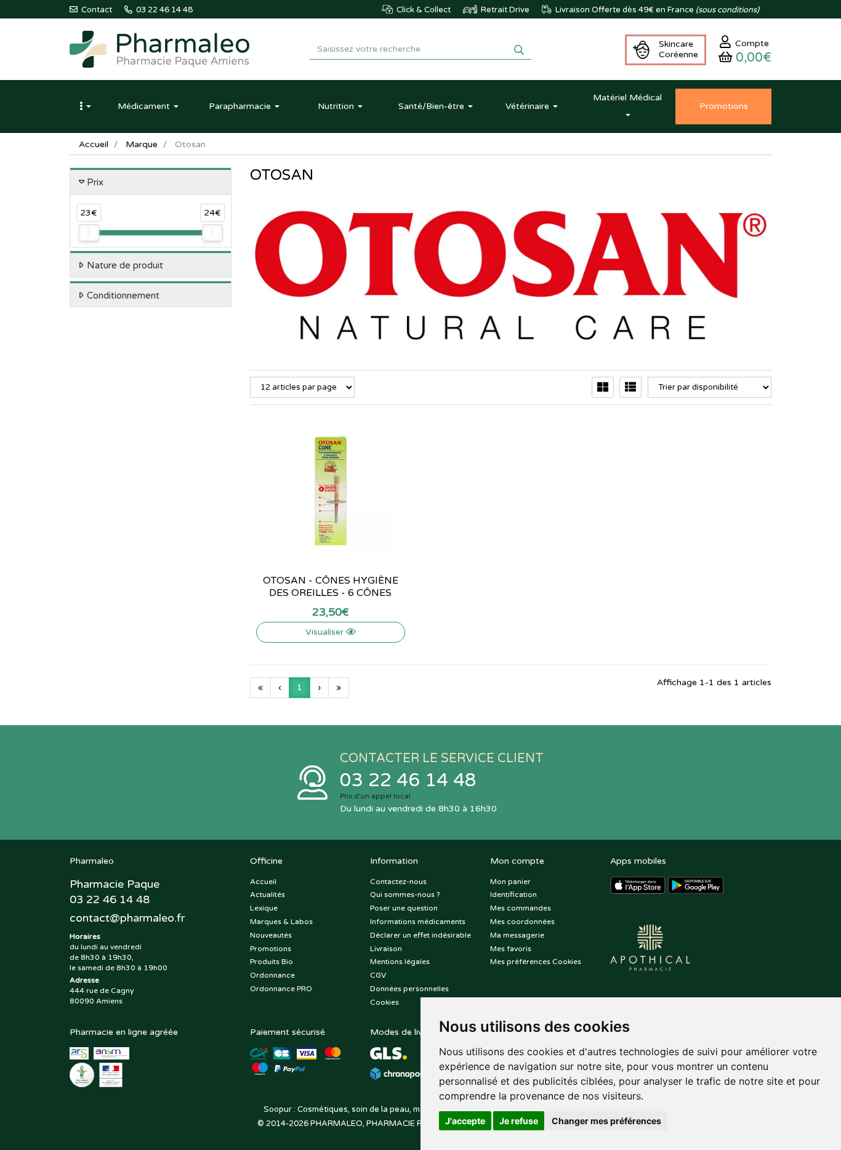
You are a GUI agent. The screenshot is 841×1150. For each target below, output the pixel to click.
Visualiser (325, 632)
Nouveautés (271, 935)
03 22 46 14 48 (408, 780)
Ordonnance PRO (281, 988)
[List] (630, 387)
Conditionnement (123, 295)
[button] (85, 106)
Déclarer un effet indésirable (420, 935)
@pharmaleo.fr (127, 918)
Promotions (270, 948)
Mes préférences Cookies (535, 961)
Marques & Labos (281, 921)
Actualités (267, 894)
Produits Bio (271, 961)
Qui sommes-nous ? (405, 894)
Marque (142, 144)
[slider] (88, 232)
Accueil (93, 144)
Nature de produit (125, 265)
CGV (378, 975)
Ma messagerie (517, 935)
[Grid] (603, 387)
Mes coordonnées (522, 921)
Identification (513, 894)
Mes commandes (520, 908)
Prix (95, 182)
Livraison (386, 948)
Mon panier (510, 881)
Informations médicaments (417, 921)
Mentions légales (400, 961)
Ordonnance (272, 975)
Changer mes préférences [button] (606, 1121)
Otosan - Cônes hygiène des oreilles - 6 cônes (330, 586)
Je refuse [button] (518, 1121)
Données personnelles (409, 988)
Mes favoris (510, 948)
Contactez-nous (398, 881)
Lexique (264, 908)
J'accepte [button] (465, 1121)
